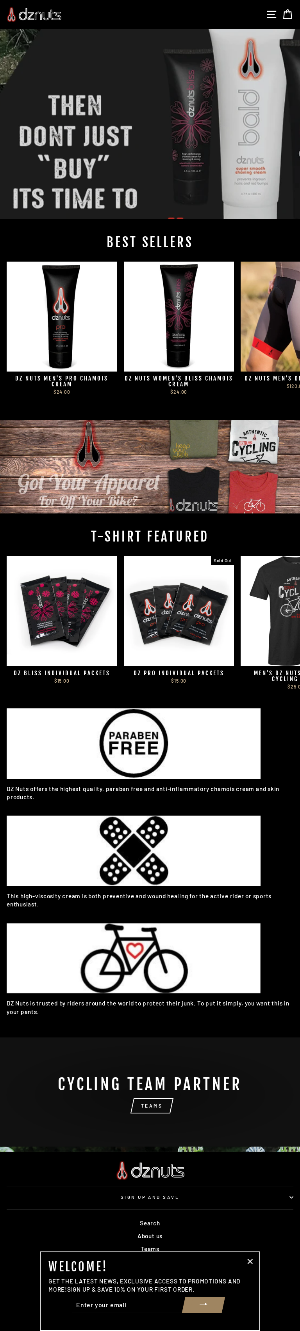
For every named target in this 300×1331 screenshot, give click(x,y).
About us (150, 1235)
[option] (150, 124)
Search (150, 1223)
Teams (150, 1248)
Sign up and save (150, 1197)
